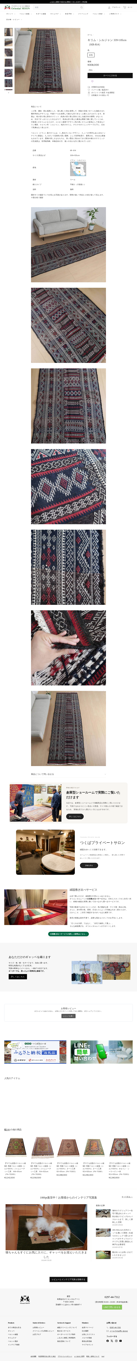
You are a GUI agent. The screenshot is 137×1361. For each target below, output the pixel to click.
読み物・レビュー (13, 19)
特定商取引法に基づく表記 (47, 1356)
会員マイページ (87, 1327)
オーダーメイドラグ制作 (66, 1334)
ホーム (90, 35)
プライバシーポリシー (65, 1356)
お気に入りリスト (88, 1334)
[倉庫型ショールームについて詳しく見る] (35, 803)
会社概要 (33, 1356)
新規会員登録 (87, 1341)
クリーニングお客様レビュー (43, 1331)
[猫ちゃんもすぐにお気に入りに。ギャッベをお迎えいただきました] (46, 1227)
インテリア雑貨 (14, 1345)
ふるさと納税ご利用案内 (66, 1338)
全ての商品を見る (14, 1327)
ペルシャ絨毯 (25, 14)
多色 (91, 55)
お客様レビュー (38, 1327)
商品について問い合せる (42, 774)
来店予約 (68, 14)
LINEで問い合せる (112, 1307)
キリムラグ (54, 14)
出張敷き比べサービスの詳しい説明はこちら (67, 934)
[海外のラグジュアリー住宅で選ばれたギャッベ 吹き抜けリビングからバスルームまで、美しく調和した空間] (103, 1213)
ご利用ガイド (114, 14)
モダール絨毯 (41, 14)
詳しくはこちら (75, 816)
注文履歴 (85, 1331)
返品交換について (63, 1341)
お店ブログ (37, 1334)
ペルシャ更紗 (98, 14)
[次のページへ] (8, 92)
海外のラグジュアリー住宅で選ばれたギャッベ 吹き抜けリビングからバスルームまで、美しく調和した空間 (122, 1216)
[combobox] (58, 7)
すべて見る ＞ (127, 1197)
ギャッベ (10, 14)
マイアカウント (87, 1345)
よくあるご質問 (79, 1356)
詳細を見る (89, 865)
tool (103, 1356)
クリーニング (83, 14)
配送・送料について (92, 1356)
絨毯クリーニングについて (67, 1327)
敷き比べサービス (63, 1331)
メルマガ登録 (87, 1338)
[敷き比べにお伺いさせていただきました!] (103, 1255)
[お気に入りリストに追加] (92, 81)
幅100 (7, 1129)
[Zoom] (47, 61)
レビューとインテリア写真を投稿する (68, 1279)
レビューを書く (68, 1016)
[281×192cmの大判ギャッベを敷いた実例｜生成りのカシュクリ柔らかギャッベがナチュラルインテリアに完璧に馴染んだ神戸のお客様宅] (103, 1233)
